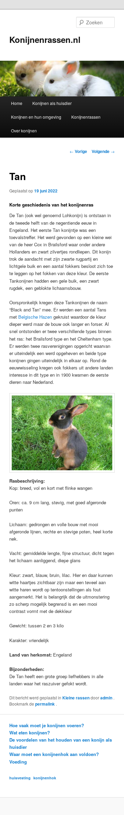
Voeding (18, 761)
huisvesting (20, 777)
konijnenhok (44, 777)
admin (106, 698)
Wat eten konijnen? (29, 732)
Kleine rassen (76, 698)
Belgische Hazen (35, 317)
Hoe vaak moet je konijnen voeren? (46, 725)
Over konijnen (24, 130)
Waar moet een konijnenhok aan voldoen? (54, 754)
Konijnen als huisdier (52, 103)
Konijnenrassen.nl (45, 39)
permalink (45, 704)
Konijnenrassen (86, 117)
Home (16, 103)
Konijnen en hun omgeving (36, 117)
